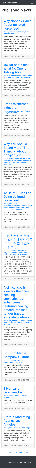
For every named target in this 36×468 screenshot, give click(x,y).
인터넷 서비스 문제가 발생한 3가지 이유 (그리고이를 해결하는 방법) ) (17, 241)
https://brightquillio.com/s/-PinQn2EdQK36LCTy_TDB (13, 361)
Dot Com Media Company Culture (16, 355)
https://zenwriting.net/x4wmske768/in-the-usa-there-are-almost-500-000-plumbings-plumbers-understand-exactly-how (17, 161)
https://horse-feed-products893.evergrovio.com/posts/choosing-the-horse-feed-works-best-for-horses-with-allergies (17, 206)
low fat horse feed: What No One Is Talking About (16, 68)
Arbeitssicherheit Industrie (16, 105)
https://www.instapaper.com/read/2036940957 (17, 397)
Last (26, 452)
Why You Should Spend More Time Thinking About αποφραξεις (16, 149)
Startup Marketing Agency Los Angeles (16, 420)
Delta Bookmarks (9, 3)
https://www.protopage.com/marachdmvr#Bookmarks (17, 33)
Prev (15, 452)
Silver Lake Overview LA (12, 390)
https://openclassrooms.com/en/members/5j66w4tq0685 (17, 112)
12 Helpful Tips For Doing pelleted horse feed (17, 196)
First (9, 452)
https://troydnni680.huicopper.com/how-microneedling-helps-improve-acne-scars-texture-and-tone (17, 322)
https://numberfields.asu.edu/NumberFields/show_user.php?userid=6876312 (18, 76)
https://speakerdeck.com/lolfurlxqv (16, 428)
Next (21, 452)
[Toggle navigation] (31, 3)
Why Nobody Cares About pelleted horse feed (17, 24)
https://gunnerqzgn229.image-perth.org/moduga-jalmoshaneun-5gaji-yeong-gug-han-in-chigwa (16, 252)
